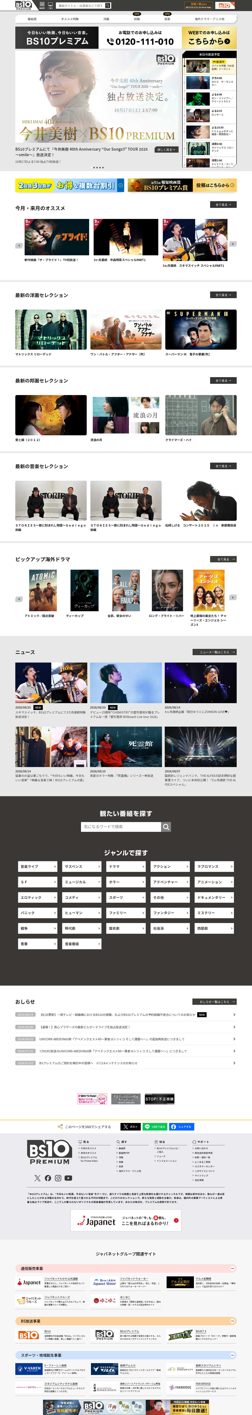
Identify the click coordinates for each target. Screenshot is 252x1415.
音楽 (167, 19)
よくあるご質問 (202, 1161)
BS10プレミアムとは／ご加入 (168, 1150)
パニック (28, 912)
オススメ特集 (70, 19)
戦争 (24, 928)
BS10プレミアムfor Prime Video (89, 1159)
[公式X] (38, 1178)
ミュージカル (75, 881)
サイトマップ (201, 1175)
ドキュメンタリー (211, 897)
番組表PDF (124, 1152)
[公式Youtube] (68, 1178)
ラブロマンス (207, 866)
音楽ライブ (29, 866)
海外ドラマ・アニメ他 (209, 19)
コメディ (72, 897)
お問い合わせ (201, 1148)
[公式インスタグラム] (58, 1178)
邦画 (137, 19)
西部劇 (202, 928)
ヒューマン (73, 912)
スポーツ (116, 897)
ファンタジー (163, 912)
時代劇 (70, 928)
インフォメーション (167, 1160)
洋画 (106, 19)
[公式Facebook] (48, 1178)
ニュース (161, 1156)
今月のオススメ (88, 1148)
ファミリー (118, 912)
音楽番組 (72, 943)
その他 (158, 897)
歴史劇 (114, 928)
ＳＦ (24, 881)
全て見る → (223, 204)
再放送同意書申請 (204, 1152)
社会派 (158, 928)
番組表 (32, 19)
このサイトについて (205, 1170)
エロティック (31, 897)
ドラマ (114, 866)
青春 (24, 943)
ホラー (114, 881)
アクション (162, 866)
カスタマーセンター (205, 1166)
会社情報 (199, 1179)
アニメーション (209, 881)
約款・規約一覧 (202, 1157)
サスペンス (73, 866)
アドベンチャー (165, 881)
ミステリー (206, 912)
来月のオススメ (88, 1152)
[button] (19, 97)
